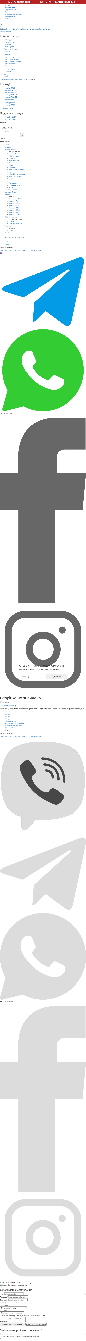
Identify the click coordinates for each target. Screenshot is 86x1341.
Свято (6, 131)
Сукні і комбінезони (11, 59)
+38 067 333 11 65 (21, 251)
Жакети (7, 51)
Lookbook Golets (22, 79)
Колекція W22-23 (10, 97)
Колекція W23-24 (10, 95)
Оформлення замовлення (14, 12)
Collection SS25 (10, 117)
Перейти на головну (8, 705)
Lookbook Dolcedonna (8, 79)
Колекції (7, 194)
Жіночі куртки (9, 46)
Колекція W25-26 (10, 90)
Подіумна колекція (7, 108)
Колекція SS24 (9, 102)
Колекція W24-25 (10, 92)
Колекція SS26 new (11, 88)
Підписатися (56, 676)
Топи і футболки (10, 63)
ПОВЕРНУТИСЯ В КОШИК (36, 1324)
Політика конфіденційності (14, 14)
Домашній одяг (9, 74)
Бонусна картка (10, 9)
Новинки (7, 44)
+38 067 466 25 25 (34, 251)
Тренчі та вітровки (11, 49)
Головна (7, 147)
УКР (5, 24)
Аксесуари (8, 71)
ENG (8, 24)
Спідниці (7, 66)
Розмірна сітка (9, 7)
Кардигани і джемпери (12, 57)
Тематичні (8, 226)
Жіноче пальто (9, 42)
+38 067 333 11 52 (7, 251)
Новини (7, 18)
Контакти (7, 21)
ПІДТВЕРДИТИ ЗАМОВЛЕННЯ (12, 1324)
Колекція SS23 (9, 105)
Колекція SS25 (9, 99)
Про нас (7, 5)
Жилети (7, 54)
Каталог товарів (5, 31)
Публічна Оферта (10, 16)
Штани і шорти (9, 69)
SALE (6, 76)
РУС (1, 24)
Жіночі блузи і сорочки (12, 61)
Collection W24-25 (10, 119)
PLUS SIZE (8, 40)
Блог (6, 241)
